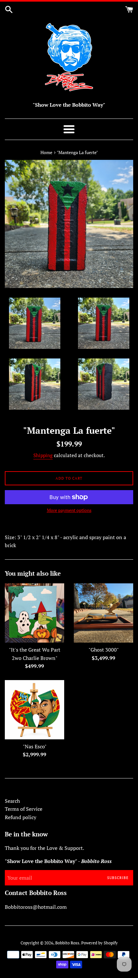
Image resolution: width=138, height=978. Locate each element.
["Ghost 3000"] (103, 613)
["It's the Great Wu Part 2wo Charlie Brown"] (34, 613)
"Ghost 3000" (104, 649)
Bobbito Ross (67, 943)
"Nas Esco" (35, 746)
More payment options (69, 510)
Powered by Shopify (99, 943)
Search (12, 800)
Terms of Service (23, 808)
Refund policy (20, 817)
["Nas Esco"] (34, 709)
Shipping (43, 455)
